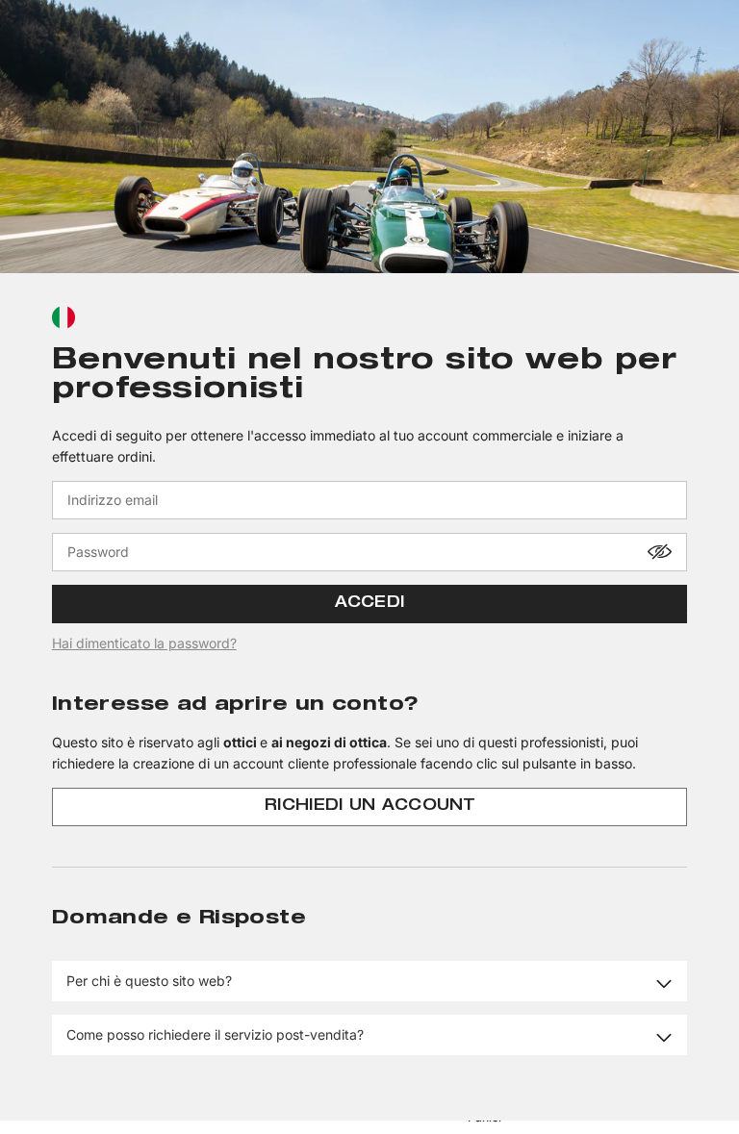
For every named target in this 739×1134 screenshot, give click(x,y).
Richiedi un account (369, 807)
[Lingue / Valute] (63, 317)
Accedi (370, 604)
